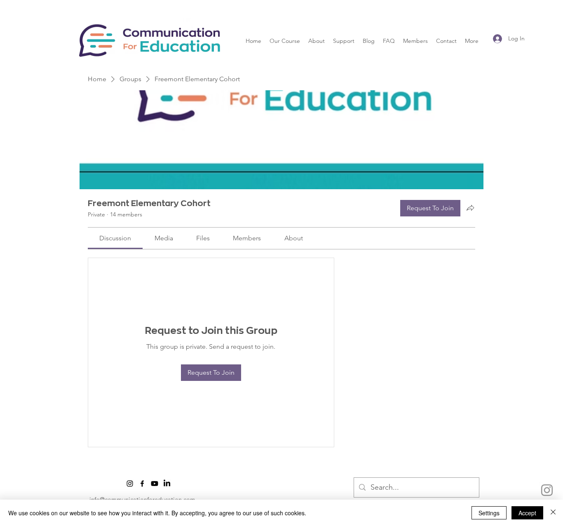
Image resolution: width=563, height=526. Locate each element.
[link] (115, 238)
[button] (284, 41)
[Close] (553, 512)
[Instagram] (547, 490)
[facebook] (142, 483)
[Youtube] (154, 483)
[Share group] (470, 208)
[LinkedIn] (167, 483)
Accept (527, 513)
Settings (489, 513)
